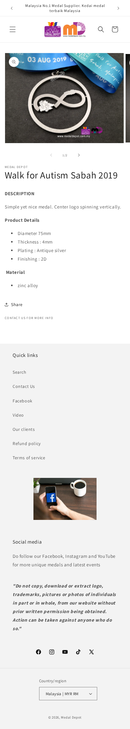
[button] (13, 29)
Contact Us (24, 386)
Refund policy (27, 443)
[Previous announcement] (12, 8)
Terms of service (29, 458)
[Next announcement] (118, 8)
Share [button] (17, 304)
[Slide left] (51, 155)
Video (18, 415)
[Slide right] (79, 155)
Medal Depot (71, 717)
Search (20, 372)
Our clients (24, 429)
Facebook (22, 401)
